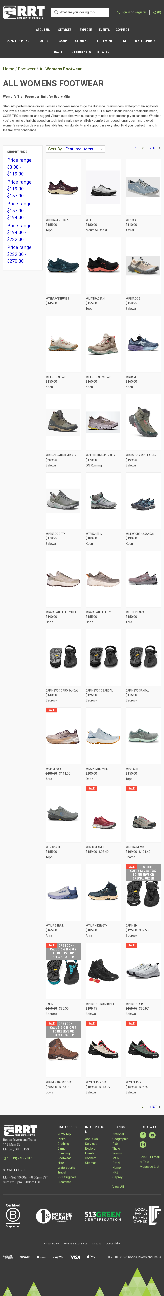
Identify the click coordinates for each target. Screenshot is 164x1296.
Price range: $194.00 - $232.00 (19, 232)
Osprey (117, 1177)
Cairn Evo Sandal (137, 690)
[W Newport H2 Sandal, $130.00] (143, 500)
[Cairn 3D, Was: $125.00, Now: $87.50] (143, 892)
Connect (122, 30)
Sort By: (55, 149)
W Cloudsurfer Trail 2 (100, 455)
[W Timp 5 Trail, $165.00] (63, 892)
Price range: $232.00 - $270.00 (19, 254)
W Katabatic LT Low (98, 612)
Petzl (116, 1163)
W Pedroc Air (134, 1004)
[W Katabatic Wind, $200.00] (103, 735)
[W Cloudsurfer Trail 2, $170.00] (103, 422)
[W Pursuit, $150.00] (143, 735)
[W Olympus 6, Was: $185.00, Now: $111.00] (63, 735)
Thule (116, 1148)
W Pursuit (132, 769)
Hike (123, 41)
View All (118, 1187)
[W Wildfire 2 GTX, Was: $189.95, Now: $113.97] (103, 1049)
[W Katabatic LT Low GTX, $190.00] (63, 579)
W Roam (131, 377)
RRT (115, 1182)
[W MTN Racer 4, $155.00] (103, 265)
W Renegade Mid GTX (59, 1082)
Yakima (117, 1153)
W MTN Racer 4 (95, 298)
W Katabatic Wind (97, 769)
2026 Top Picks (18, 41)
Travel (57, 52)
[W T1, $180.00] (103, 187)
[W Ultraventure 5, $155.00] (63, 187)
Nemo (116, 1168)
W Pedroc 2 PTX (55, 534)
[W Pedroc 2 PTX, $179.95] (63, 500)
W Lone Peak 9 (135, 612)
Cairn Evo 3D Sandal (99, 690)
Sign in (125, 12)
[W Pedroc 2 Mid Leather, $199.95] (143, 422)
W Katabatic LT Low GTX (61, 612)
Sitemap (91, 1163)
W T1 (88, 220)
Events (104, 30)
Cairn (49, 1004)
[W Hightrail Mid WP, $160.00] (103, 344)
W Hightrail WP (56, 377)
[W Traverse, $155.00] (63, 814)
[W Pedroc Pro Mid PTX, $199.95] (103, 971)
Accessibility (113, 1243)
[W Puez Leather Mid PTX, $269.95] (63, 422)
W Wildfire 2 (133, 1082)
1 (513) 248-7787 (19, 1158)
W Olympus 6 (54, 769)
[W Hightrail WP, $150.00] (63, 344)
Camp (63, 41)
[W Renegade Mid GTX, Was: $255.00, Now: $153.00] (63, 1049)
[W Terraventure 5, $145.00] (63, 265)
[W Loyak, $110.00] (143, 187)
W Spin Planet (95, 847)
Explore (86, 30)
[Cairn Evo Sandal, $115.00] (143, 657)
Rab (115, 1144)
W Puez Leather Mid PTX (61, 455)
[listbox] (85, 149)
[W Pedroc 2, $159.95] (143, 265)
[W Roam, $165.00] (143, 344)
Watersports (145, 41)
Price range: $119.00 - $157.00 (19, 189)
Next (153, 148)
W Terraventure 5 (57, 298)
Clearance (105, 52)
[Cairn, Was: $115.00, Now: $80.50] (63, 971)
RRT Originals (80, 52)
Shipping (96, 1243)
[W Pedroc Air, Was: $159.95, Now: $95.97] (143, 971)
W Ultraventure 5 (57, 220)
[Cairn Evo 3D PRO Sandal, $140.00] (63, 657)
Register (140, 12)
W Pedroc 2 (133, 298)
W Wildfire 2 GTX (96, 1082)
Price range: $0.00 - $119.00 (19, 167)
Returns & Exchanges (75, 1243)
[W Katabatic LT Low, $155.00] (103, 579)
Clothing (43, 41)
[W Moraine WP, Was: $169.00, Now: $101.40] (143, 814)
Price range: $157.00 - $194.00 (19, 210)
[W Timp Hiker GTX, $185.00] (103, 892)
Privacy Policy (51, 1243)
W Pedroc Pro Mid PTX (100, 1004)
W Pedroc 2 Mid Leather (141, 455)
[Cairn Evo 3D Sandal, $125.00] (103, 657)
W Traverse (53, 847)
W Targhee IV (94, 534)
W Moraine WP (135, 847)
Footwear (104, 41)
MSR (115, 1158)
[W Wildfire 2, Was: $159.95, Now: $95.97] (143, 1049)
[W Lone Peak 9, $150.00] (143, 579)
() (158, 12)
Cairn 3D (131, 925)
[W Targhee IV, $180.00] (103, 500)
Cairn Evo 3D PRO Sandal (62, 690)
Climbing (82, 41)
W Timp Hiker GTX (96, 925)
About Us (43, 30)
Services (64, 30)
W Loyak (131, 220)
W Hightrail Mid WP (98, 377)
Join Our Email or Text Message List (150, 1162)
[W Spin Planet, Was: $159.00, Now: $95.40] (103, 814)
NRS (115, 1172)
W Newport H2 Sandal (140, 534)
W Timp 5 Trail (55, 925)
